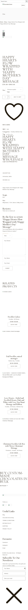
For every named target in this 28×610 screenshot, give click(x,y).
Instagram (5, 545)
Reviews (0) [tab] (6, 180)
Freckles (13, 132)
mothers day (9, 134)
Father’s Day (11, 361)
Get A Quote (3, 486)
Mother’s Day (18, 132)
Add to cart (17, 97)
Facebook (5, 542)
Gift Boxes (16, 319)
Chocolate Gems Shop (8, 517)
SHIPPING (5, 526)
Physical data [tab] (7, 176)
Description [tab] (6, 173)
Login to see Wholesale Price (10, 162)
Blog (4, 515)
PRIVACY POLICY (7, 529)
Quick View (14, 324)
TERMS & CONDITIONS (8, 520)
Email (4, 548)
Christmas (8, 450)
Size (4, 90)
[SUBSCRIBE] (24, 568)
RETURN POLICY (7, 523)
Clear (8, 92)
